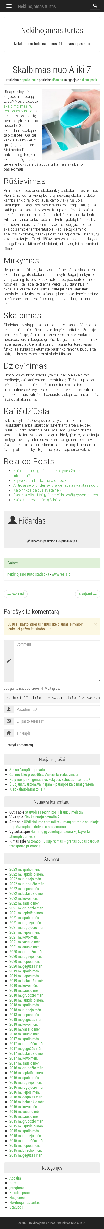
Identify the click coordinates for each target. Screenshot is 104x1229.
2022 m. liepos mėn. (24, 888)
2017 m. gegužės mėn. (26, 1048)
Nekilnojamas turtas (37, 6)
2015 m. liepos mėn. (24, 1145)
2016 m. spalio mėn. (24, 1077)
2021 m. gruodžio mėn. (26, 907)
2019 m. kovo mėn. (23, 985)
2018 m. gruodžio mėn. (26, 995)
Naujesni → (88, 593)
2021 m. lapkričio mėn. (26, 912)
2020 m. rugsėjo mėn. (25, 956)
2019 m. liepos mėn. (24, 975)
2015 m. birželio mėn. (25, 1150)
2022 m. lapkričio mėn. (26, 874)
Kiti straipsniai (89, 80)
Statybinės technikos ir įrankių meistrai (54, 811)
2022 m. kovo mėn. (23, 898)
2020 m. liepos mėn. (24, 961)
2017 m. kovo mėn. (23, 1058)
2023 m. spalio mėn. (24, 869)
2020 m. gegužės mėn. (26, 966)
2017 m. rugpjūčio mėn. (27, 1043)
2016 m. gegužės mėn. (26, 1096)
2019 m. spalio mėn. (24, 970)
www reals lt (61, 574)
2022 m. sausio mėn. (25, 903)
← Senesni (15, 593)
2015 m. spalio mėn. (24, 1130)
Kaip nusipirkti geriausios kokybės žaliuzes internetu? (49, 779)
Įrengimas (16, 1187)
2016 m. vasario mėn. (25, 1111)
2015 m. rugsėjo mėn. (25, 1135)
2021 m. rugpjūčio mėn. (27, 927)
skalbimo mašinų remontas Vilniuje (18, 108)
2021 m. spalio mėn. (24, 917)
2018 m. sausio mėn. (25, 1033)
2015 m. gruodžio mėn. (26, 1121)
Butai (13, 1182)
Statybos (16, 1207)
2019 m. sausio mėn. (25, 990)
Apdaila (15, 1178)
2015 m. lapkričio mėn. (26, 1125)
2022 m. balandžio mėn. (27, 893)
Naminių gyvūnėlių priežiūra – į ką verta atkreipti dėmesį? (49, 834)
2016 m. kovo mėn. (23, 1106)
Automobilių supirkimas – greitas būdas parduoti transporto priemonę (54, 843)
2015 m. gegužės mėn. (26, 1155)
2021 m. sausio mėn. (25, 946)
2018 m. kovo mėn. (23, 1024)
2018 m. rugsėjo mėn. (25, 1009)
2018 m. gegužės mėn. (26, 1019)
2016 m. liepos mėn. (24, 1092)
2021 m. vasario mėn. (25, 941)
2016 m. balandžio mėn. (27, 1101)
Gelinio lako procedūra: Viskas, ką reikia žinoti (43, 774)
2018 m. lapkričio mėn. (26, 999)
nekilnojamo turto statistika (28, 574)
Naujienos (17, 1197)
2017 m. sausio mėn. (25, 1062)
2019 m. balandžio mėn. (27, 980)
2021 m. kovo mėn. (23, 936)
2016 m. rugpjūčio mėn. (27, 1087)
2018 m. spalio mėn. (24, 1004)
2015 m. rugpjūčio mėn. (27, 1140)
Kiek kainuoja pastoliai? (27, 788)
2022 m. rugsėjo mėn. (25, 878)
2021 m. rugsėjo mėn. (25, 922)
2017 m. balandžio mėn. (27, 1053)
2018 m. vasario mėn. (25, 1029)
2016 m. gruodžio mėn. (26, 1067)
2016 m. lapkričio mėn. (26, 1072)
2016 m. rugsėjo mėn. (25, 1082)
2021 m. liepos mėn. (24, 932)
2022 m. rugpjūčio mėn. (27, 883)
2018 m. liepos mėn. (24, 1014)
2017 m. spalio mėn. (24, 1038)
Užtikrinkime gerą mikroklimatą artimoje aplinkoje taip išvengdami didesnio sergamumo (54, 824)
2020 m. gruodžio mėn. (26, 951)
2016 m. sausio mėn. (25, 1116)
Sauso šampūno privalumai (29, 769)
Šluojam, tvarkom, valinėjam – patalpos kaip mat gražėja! (52, 784)
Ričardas (57, 80)
